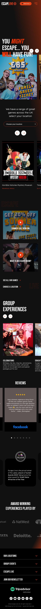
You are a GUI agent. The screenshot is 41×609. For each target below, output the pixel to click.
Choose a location (10, 286)
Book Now (26, 3)
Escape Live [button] (9, 571)
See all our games (10, 280)
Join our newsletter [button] (13, 579)
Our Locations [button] (10, 556)
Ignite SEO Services (28, 606)
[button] (11, 437)
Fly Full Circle (17, 606)
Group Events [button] (10, 563)
